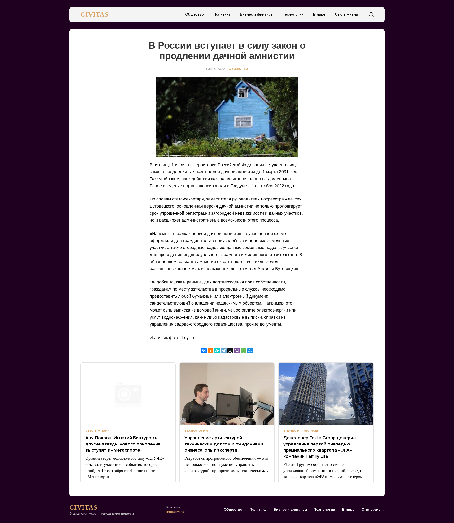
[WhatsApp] (243, 350)
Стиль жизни (346, 14)
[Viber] (237, 350)
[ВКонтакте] (204, 350)
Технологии (293, 14)
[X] (230, 350)
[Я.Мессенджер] (217, 350)
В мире (319, 14)
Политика (222, 14)
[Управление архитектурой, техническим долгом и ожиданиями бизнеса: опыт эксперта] (227, 394)
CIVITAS (94, 14)
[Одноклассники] (210, 350)
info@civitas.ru (177, 512)
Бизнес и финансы (256, 14)
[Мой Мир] (250, 350)
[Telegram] (224, 350)
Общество (194, 14)
